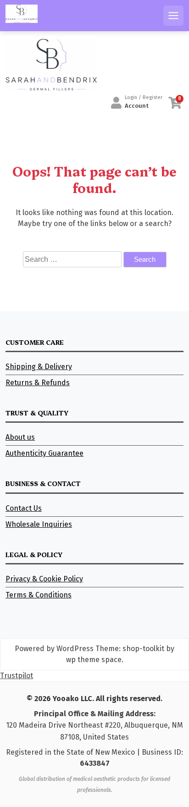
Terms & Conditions (39, 595)
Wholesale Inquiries (39, 524)
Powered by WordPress (54, 648)
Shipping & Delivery (39, 366)
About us (20, 437)
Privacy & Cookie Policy (44, 579)
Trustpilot (16, 675)
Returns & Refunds (38, 382)
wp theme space (94, 659)
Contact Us (24, 508)
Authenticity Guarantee (44, 453)
